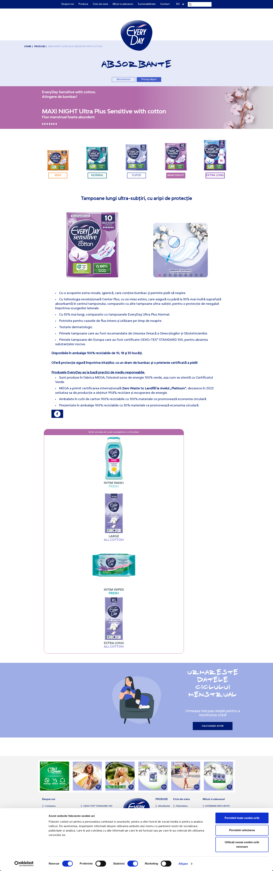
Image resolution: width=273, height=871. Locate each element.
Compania (50, 806)
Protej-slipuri (149, 79)
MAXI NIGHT (175, 175)
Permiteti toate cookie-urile (242, 817)
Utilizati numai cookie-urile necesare (242, 844)
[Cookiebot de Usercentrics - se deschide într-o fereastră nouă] (24, 864)
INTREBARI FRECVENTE (217, 806)
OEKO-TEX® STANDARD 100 (97, 806)
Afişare (183, 863)
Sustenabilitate (147, 4)
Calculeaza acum (213, 726)
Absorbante (123, 79)
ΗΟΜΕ (27, 46)
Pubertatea (182, 806)
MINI (58, 175)
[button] (160, 275)
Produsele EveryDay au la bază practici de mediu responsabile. (98, 372)
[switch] (100, 864)
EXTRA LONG (215, 175)
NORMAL (97, 175)
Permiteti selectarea (242, 830)
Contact (165, 4)
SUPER (136, 175)
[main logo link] (136, 35)
